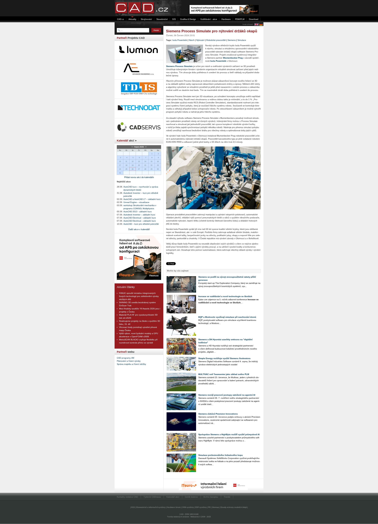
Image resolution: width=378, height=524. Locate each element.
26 (132, 169)
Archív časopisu (210, 497)
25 (126, 169)
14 (145, 161)
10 (120, 161)
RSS (133, 507)
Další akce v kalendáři (139, 229)
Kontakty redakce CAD (127, 497)
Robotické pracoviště (216, 40)
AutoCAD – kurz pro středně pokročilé (141, 224)
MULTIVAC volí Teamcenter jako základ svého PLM (223, 374)
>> (145, 147)
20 (139, 165)
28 (145, 169)
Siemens (232, 40)
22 (151, 165)
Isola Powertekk (179, 40)
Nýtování (200, 40)
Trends (227, 497)
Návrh (191, 40)
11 (126, 161)
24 (120, 169)
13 (139, 161)
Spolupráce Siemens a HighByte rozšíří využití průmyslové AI (229, 434)
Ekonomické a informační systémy (151, 507)
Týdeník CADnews (152, 497)
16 (158, 161)
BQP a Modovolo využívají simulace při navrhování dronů (227, 317)
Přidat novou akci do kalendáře (139, 177)
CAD (182, 514)
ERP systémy (201, 507)
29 (151, 169)
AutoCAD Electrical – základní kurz (139, 218)
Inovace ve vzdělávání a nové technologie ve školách (225, 296)
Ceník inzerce (191, 497)
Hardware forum (174, 507)
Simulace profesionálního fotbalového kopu (220, 455)
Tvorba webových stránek (178, 517)
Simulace (241, 40)
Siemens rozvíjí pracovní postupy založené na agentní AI (226, 395)
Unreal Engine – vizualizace (136, 202)
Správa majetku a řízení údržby (131, 364)
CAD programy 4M (125, 358)
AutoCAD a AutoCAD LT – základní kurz (142, 199)
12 (132, 161)
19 (132, 165)
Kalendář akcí (172, 497)
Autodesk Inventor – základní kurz (139, 214)
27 (139, 169)
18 (126, 165)
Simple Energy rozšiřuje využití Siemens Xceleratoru (224, 358)
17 (120, 165)
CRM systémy (188, 507)
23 (158, 165)
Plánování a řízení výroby (129, 361)
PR (209, 507)
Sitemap (215, 507)
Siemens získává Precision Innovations (218, 414)
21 (145, 165)
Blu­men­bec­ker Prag (233, 58)
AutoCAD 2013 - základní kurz (137, 211)
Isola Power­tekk (218, 61)
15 (151, 161)
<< (132, 147)
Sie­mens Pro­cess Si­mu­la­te (179, 66)
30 (158, 169)
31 (120, 173)
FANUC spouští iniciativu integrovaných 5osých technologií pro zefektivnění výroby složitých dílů (139, 296)
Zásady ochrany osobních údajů (233, 507)
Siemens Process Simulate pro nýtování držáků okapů (211, 31)
